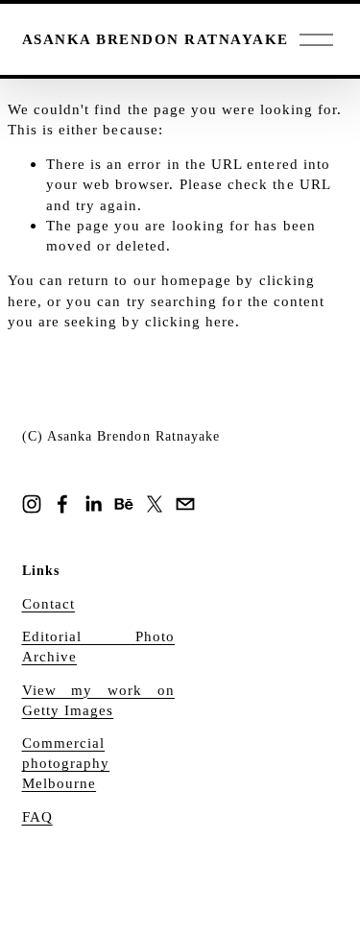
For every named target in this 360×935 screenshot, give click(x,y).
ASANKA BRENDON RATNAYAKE (155, 39)
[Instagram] (31, 504)
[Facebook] (62, 504)
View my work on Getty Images (99, 700)
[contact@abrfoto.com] (185, 504)
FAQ (37, 816)
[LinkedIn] (93, 504)
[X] (154, 504)
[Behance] (123, 504)
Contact (48, 603)
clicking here (190, 321)
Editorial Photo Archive (99, 646)
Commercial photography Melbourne (66, 762)
